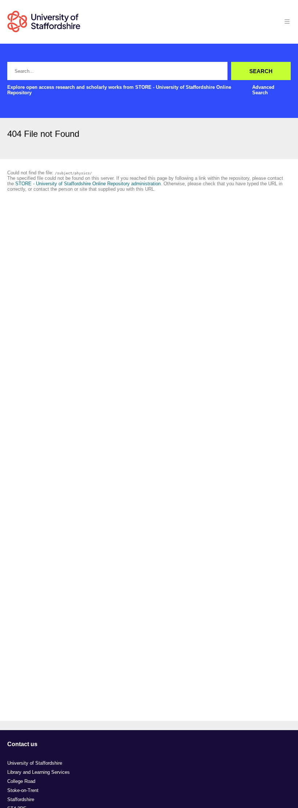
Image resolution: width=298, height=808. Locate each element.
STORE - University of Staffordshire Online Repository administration (88, 183)
